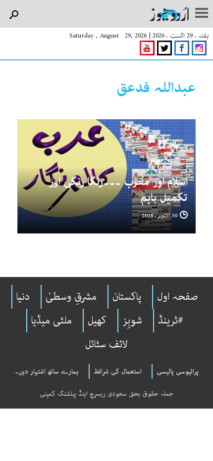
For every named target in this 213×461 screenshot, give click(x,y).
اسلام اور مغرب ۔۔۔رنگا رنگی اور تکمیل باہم (118, 189)
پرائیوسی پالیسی (178, 371)
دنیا (23, 297)
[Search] (13, 15)
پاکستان (126, 297)
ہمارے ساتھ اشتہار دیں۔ (47, 371)
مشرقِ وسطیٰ (71, 297)
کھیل (97, 320)
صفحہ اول (177, 297)
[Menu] (201, 14)
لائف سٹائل (106, 344)
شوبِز (132, 320)
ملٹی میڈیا (51, 320)
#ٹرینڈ (170, 320)
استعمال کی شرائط (118, 371)
